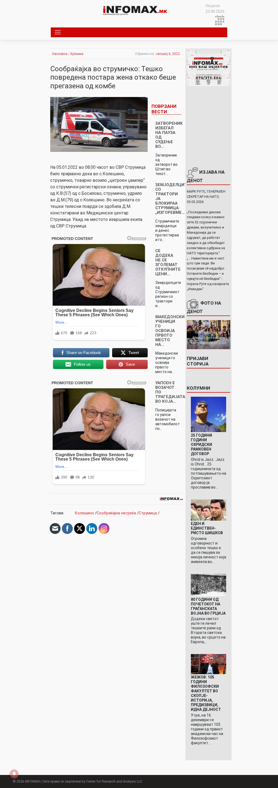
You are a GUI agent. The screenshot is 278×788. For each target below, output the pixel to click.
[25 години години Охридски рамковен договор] (208, 414)
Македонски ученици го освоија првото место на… (170, 330)
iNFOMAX (32, 781)
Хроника (76, 54)
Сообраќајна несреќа (116, 513)
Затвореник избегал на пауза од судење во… (169, 135)
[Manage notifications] (14, 774)
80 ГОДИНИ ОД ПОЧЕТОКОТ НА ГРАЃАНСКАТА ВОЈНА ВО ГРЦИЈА (208, 606)
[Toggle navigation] (58, 32)
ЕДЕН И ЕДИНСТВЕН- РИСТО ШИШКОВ (207, 528)
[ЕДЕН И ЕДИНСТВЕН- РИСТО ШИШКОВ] (208, 509)
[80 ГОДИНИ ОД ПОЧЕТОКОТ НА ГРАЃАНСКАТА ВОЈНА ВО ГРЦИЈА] (208, 585)
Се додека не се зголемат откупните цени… (168, 262)
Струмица (148, 513)
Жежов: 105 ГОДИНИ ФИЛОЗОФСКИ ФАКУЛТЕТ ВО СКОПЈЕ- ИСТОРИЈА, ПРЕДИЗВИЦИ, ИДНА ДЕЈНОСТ (206, 693)
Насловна (59, 54)
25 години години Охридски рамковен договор (201, 444)
